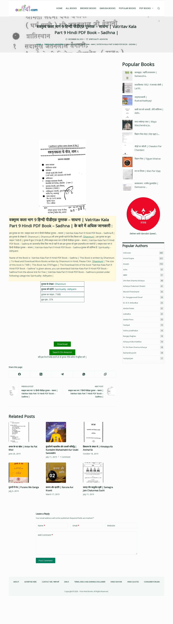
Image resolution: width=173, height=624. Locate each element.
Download (62, 344)
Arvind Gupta (128, 258)
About (16, 582)
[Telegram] (62, 374)
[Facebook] (19, 374)
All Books (71, 8)
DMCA (66, 582)
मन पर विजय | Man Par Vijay (148, 170)
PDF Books (145, 8)
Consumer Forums (152, 582)
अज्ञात (125, 275)
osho (125, 269)
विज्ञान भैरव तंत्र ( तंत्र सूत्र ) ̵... (147, 133)
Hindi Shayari (116, 582)
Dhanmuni (88, 236)
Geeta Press (128, 319)
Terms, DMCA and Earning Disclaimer (89, 582)
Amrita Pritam (128, 308)
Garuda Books (107, 8)
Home (59, 8)
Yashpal (126, 325)
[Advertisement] (62, 81)
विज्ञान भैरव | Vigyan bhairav (148, 158)
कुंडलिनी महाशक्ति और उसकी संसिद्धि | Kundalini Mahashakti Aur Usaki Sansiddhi (62, 450)
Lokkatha (127, 314)
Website (111, 525)
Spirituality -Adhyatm (98, 39)
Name (41, 525)
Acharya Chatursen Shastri (134, 286)
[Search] (159, 8)
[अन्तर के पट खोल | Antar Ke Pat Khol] (25, 432)
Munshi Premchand (131, 291)
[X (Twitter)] (41, 374)
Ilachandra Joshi (129, 353)
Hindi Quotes (133, 582)
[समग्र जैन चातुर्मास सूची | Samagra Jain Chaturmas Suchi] (99, 473)
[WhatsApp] (84, 374)
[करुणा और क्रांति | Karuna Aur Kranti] (62, 473)
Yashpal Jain (128, 358)
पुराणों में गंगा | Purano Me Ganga (24, 487)
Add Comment (45, 535)
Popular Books (127, 8)
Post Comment (46, 560)
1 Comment (65, 457)
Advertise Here (30, 582)
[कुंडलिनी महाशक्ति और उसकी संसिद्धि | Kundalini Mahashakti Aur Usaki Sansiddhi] (62, 432)
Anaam (126, 264)
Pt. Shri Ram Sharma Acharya (135, 347)
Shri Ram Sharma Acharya (133, 280)
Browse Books (88, 8)
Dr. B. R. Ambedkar (130, 303)
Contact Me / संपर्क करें (50, 582)
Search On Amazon (62, 352)
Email (76, 525)
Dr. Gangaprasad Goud (132, 297)
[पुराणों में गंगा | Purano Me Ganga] (25, 473)
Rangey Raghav (129, 336)
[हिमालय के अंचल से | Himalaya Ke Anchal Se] (99, 432)
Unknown (127, 253)
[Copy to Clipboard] (105, 374)
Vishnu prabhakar (130, 330)
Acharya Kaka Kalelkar (132, 341)
